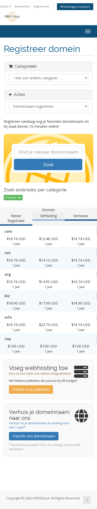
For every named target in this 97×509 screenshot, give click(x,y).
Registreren (41, 6)
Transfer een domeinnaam (33, 436)
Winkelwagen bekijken (75, 6)
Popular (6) (13, 197)
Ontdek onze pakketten (31, 389)
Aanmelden (22, 6)
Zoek (48, 164)
